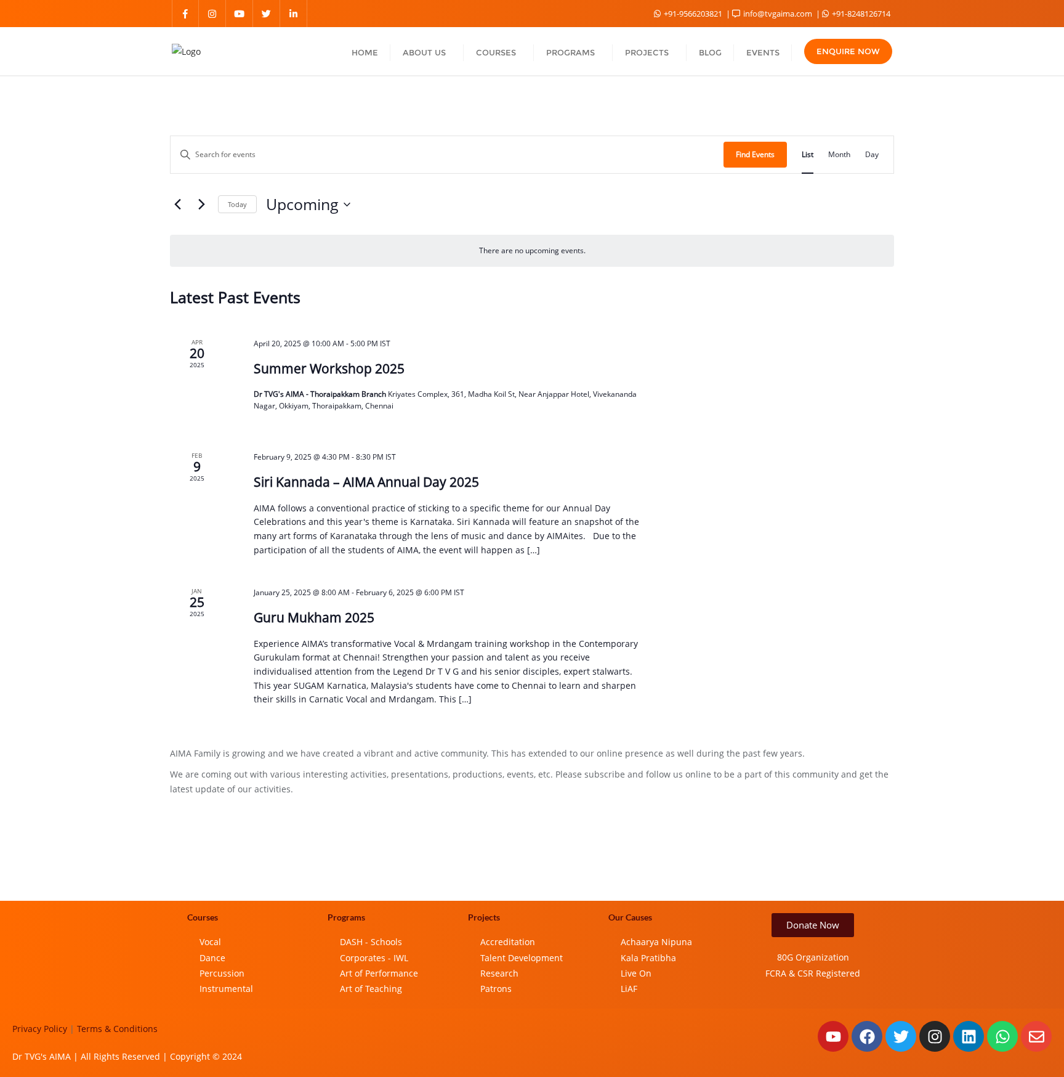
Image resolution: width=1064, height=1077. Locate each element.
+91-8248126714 (860, 13)
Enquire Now (848, 51)
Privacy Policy (39, 1028)
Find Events (755, 154)
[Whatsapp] (1002, 1036)
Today (237, 204)
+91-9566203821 (693, 13)
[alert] (532, 250)
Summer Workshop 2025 (329, 368)
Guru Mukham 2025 (314, 617)
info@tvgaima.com (777, 13)
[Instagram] (934, 1036)
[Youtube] (833, 1036)
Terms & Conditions (117, 1028)
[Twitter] (900, 1036)
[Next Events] (201, 204)
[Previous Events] (177, 204)
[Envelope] (1036, 1036)
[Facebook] (867, 1036)
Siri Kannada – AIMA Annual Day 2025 (366, 481)
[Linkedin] (968, 1036)
